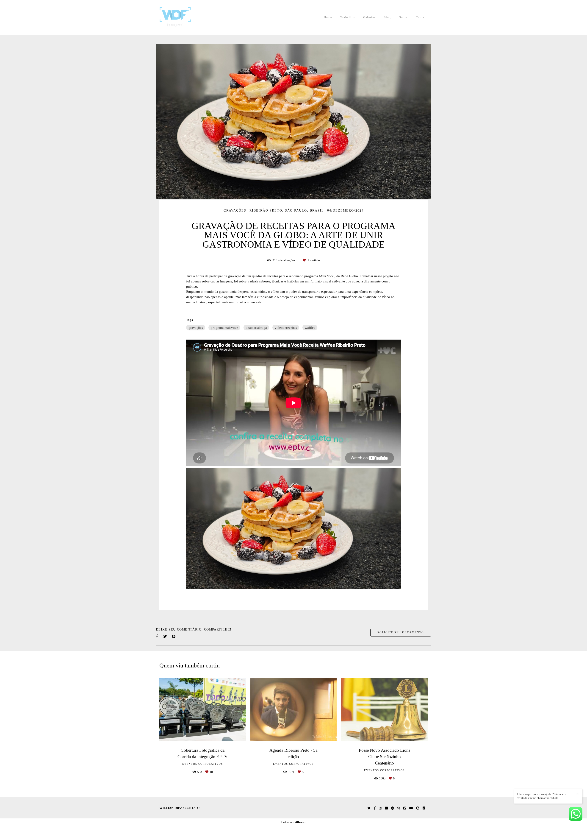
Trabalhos (347, 17)
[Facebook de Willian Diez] (375, 808)
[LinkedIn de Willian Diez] (424, 808)
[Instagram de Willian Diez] (380, 808)
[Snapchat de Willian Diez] (417, 808)
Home (328, 17)
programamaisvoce (224, 327)
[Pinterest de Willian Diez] (392, 808)
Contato (422, 17)
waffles (310, 327)
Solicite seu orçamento (400, 632)
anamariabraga (256, 327)
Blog (387, 17)
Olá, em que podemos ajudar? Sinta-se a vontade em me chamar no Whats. (541, 796)
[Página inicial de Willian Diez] (181, 17)
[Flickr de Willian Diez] (386, 808)
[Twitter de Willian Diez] (369, 808)
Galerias (369, 17)
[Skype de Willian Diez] (398, 808)
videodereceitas (286, 327)
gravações (195, 327)
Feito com (293, 822)
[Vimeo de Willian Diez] (404, 808)
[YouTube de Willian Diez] (411, 808)
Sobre (403, 17)
